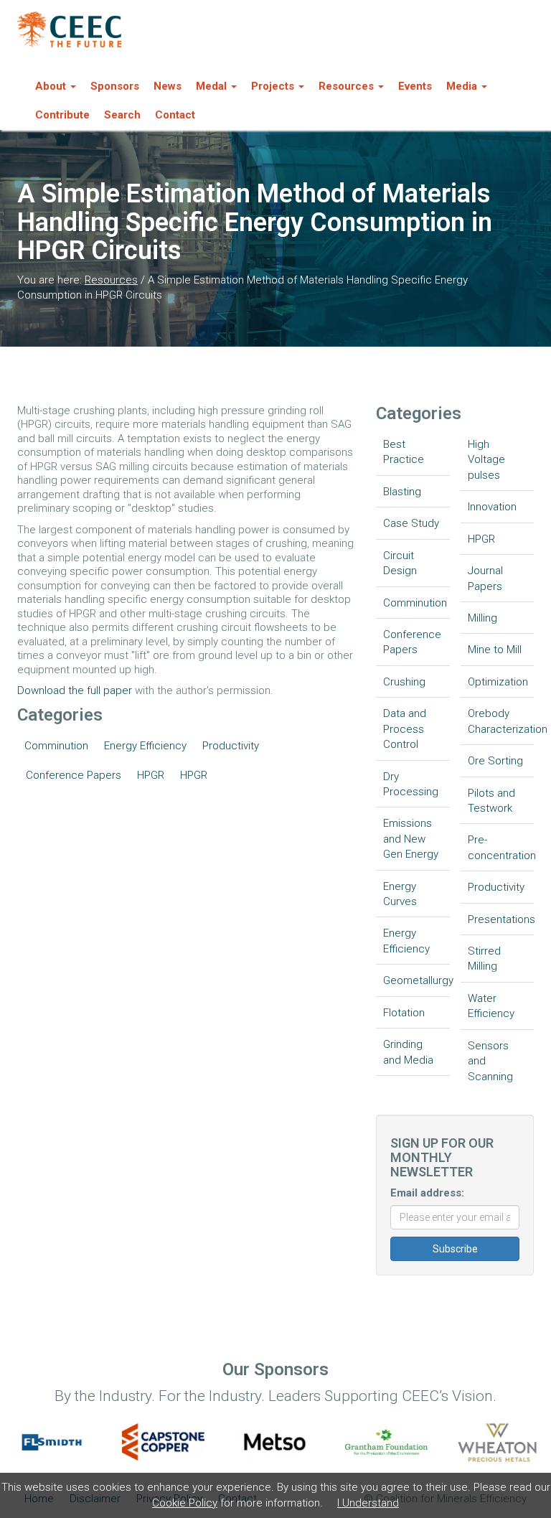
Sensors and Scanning (490, 1061)
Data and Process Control (404, 729)
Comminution (56, 745)
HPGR (150, 775)
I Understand (368, 1502)
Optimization (498, 681)
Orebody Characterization (501, 721)
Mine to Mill (495, 649)
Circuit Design (400, 563)
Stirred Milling (484, 959)
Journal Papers (485, 578)
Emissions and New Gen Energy (410, 839)
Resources (111, 279)
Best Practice (403, 452)
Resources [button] (346, 86)
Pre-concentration (501, 847)
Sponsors (114, 86)
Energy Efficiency (145, 745)
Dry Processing (410, 784)
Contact (175, 114)
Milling (482, 618)
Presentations (501, 919)
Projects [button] (272, 86)
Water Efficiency (491, 1006)
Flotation (404, 1012)
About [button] (50, 86)
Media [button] (461, 86)
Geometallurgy (416, 980)
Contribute (62, 114)
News (168, 86)
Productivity (230, 745)
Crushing (404, 681)
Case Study (411, 523)
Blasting (402, 491)
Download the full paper (74, 690)
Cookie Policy (184, 1502)
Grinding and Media (408, 1052)
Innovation (492, 506)
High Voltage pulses (486, 460)
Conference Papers (73, 775)
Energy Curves (400, 894)
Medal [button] (211, 86)
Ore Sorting (495, 760)
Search (122, 114)
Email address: (427, 1192)
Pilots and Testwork (491, 801)
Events (415, 86)
